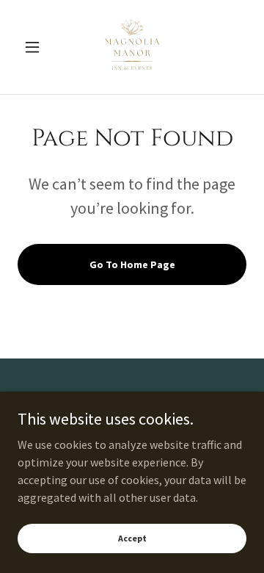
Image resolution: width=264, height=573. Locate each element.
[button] (35, 47)
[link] (132, 47)
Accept (132, 538)
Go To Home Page (132, 264)
